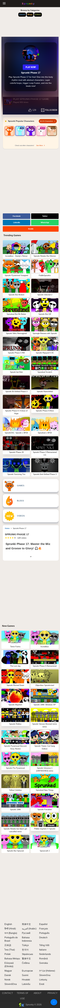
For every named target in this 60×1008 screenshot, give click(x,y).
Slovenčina (44, 975)
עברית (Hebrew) (47, 971)
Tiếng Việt (44, 945)
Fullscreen (51, 110)
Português (44, 933)
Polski (7, 954)
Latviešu (26, 984)
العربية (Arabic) (29, 928)
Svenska (43, 963)
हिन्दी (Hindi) (10, 928)
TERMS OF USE (22, 996)
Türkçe (25, 945)
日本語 (7, 945)
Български (27, 971)
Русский (26, 933)
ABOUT (37, 993)
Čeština (26, 963)
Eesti (41, 984)
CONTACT (7, 993)
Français (43, 928)
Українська (27, 954)
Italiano (42, 950)
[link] (9, 134)
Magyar (8, 971)
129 (34, 110)
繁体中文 (26, 958)
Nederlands (45, 954)
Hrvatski (26, 979)
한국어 (25, 950)
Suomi (25, 975)
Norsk (7, 979)
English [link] (8, 924)
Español (43, 924)
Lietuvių (43, 979)
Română (43, 958)
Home (7, 528)
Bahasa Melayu (12, 958)
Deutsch (43, 937)
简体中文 (26, 924)
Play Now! (31, 67)
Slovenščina (10, 984)
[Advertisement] (30, 181)
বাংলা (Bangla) (10, 933)
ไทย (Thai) (9, 950)
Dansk (7, 975)
